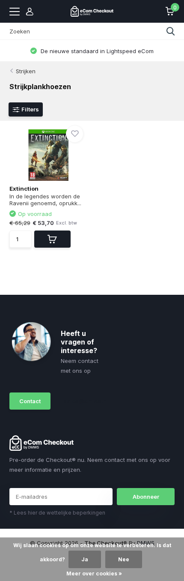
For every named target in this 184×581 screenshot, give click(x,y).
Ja (84, 559)
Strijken (26, 71)
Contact (30, 401)
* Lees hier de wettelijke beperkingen (57, 512)
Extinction (24, 188)
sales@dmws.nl (81, 401)
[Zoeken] (170, 31)
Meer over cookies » (94, 573)
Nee (123, 559)
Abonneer (146, 496)
